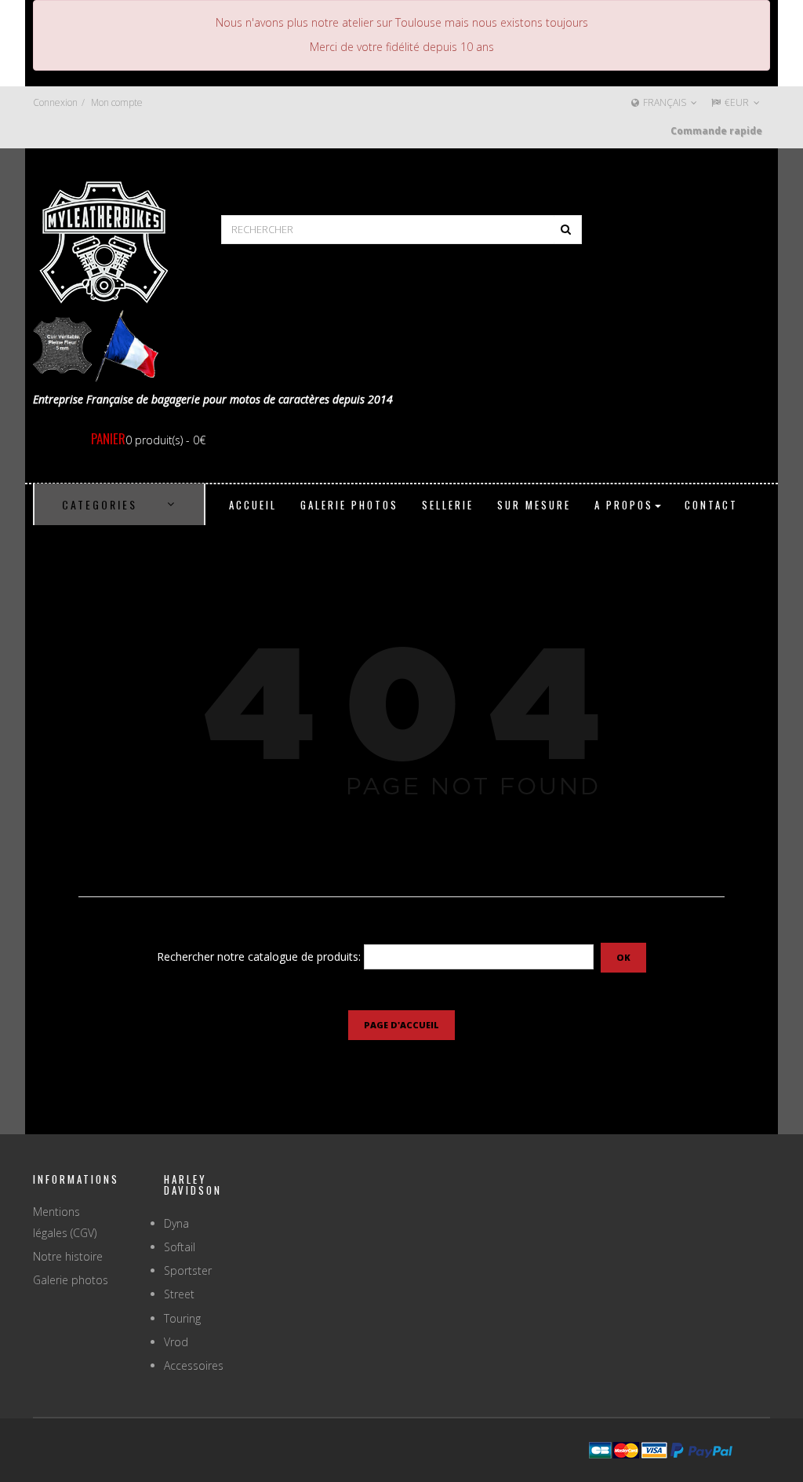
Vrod (176, 1341)
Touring (182, 1318)
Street (179, 1294)
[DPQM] (103, 240)
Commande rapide (716, 130)
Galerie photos (70, 1279)
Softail (179, 1246)
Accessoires (193, 1365)
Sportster (188, 1270)
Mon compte (117, 102)
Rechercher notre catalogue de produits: (259, 956)
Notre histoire (68, 1256)
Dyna (176, 1223)
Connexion (55, 102)
